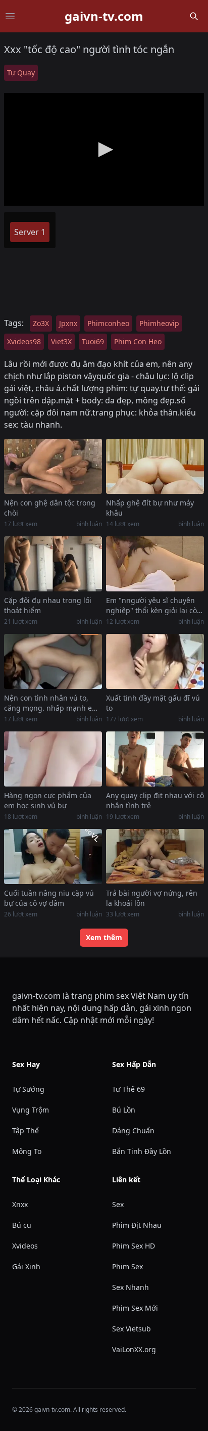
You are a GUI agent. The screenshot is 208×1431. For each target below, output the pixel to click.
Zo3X (41, 323)
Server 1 (29, 232)
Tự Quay (21, 72)
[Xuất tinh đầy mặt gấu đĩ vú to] (155, 661)
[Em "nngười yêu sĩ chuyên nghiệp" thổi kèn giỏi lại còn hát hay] (155, 563)
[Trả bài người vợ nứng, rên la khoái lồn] (155, 856)
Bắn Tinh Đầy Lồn (141, 1151)
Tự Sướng (28, 1089)
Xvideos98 (24, 341)
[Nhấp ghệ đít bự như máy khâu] (155, 466)
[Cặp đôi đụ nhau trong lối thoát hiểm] (53, 563)
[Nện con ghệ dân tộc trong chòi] (53, 466)
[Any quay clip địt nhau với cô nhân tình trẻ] (155, 759)
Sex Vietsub (131, 1328)
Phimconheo (108, 323)
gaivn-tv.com (104, 16)
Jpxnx (68, 323)
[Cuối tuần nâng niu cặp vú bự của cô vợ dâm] (53, 856)
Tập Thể (25, 1130)
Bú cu (21, 1225)
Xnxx (20, 1204)
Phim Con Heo (138, 341)
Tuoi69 (93, 341)
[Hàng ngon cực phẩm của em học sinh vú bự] (53, 759)
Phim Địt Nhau (137, 1225)
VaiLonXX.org (134, 1349)
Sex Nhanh (130, 1287)
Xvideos (25, 1246)
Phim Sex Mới (135, 1308)
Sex (118, 1204)
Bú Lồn (123, 1110)
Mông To (26, 1151)
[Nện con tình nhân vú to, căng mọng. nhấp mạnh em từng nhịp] (53, 661)
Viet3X (61, 341)
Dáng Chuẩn (133, 1130)
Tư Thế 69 (128, 1089)
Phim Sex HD (133, 1246)
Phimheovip (159, 323)
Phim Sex (127, 1266)
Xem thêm (104, 937)
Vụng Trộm (30, 1110)
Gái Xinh (26, 1266)
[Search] (194, 16)
